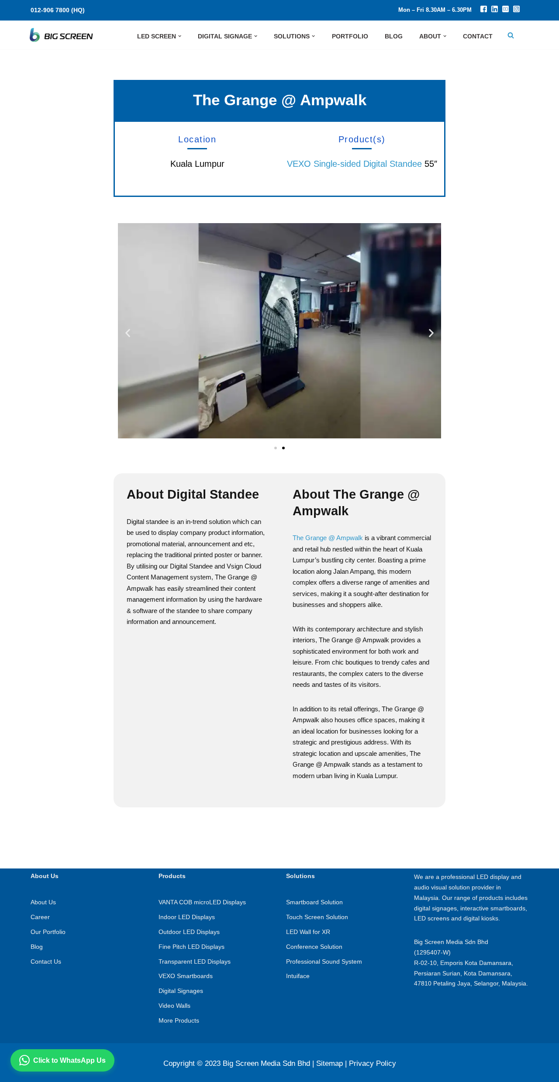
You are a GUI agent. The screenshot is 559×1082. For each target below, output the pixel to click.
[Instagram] (516, 10)
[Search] (510, 35)
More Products (179, 1020)
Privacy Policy (372, 1063)
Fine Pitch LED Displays (191, 946)
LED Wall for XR (308, 931)
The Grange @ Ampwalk (328, 537)
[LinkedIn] (494, 10)
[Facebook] (483, 10)
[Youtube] (505, 10)
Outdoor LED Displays (189, 931)
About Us (43, 902)
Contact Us (46, 961)
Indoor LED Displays (187, 916)
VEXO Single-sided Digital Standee (354, 164)
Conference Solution (314, 946)
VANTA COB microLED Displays (202, 902)
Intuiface (298, 975)
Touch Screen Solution (317, 916)
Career (40, 916)
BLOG (394, 36)
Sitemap (329, 1063)
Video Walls (174, 1005)
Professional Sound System (324, 961)
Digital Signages (181, 990)
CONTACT (478, 36)
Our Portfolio (48, 931)
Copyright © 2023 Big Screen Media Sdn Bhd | (238, 1063)
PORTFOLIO (350, 36)
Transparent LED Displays (195, 961)
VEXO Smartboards (186, 975)
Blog (37, 946)
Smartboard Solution (314, 902)
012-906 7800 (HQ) (58, 10)
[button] (179, 36)
